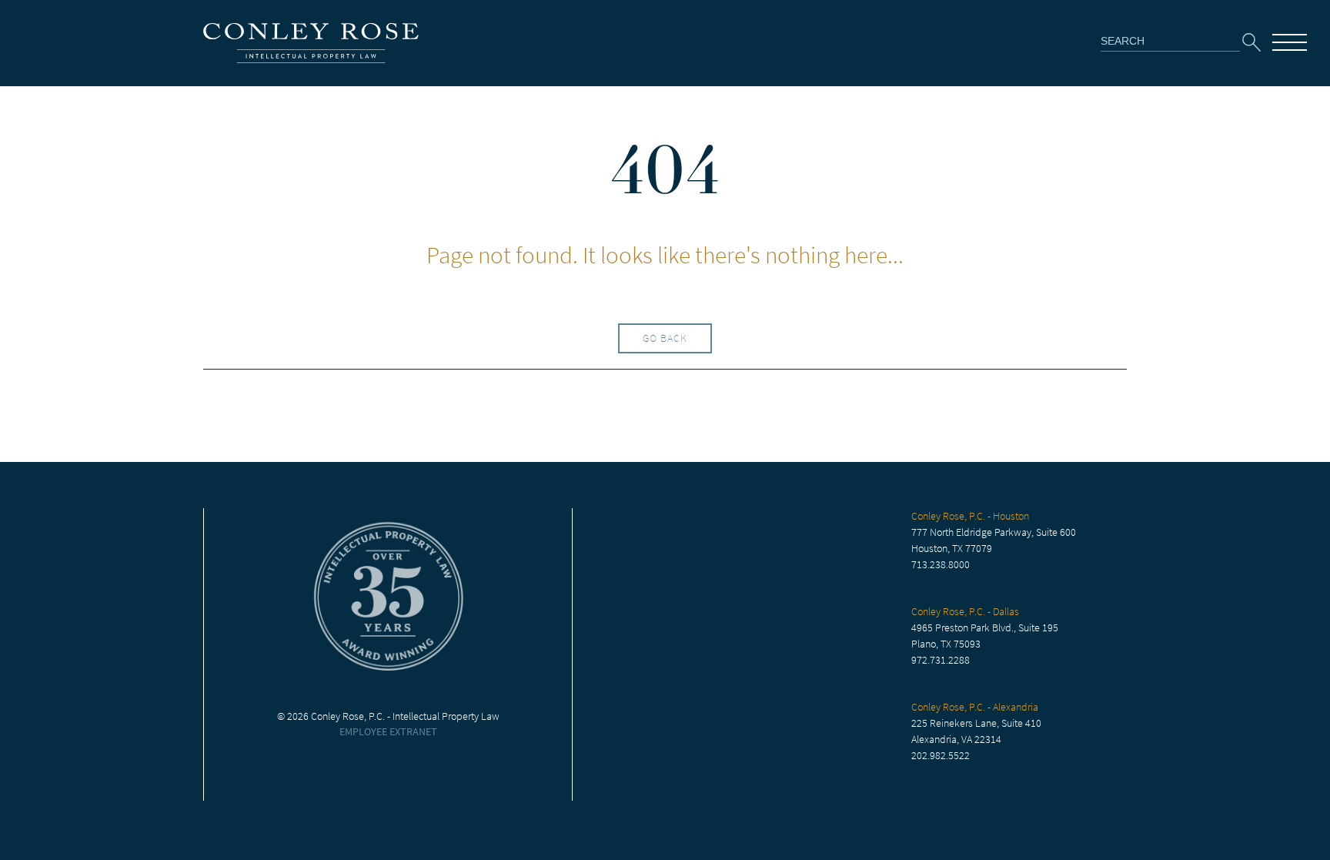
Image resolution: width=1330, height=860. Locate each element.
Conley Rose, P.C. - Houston (970, 516)
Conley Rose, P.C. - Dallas (965, 611)
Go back (665, 338)
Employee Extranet (388, 731)
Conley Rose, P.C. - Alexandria (974, 707)
